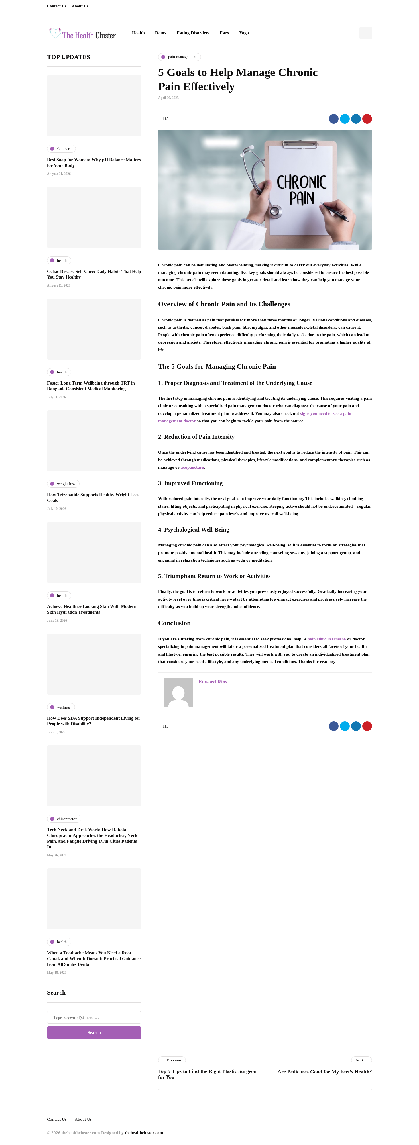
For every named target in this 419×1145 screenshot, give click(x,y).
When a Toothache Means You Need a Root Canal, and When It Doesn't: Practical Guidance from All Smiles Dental (94, 958)
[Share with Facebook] (334, 119)
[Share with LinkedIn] (356, 119)
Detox (160, 32)
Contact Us (56, 6)
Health (138, 32)
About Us (80, 6)
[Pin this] (367, 119)
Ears (224, 32)
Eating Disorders (193, 32)
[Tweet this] (345, 119)
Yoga (244, 32)
